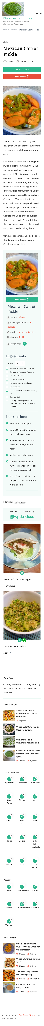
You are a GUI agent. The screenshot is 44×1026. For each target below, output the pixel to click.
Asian (9, 890)
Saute (29, 322)
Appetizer (9, 783)
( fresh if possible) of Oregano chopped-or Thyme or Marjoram (22, 403)
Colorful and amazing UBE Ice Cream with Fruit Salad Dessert (28, 947)
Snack (9, 864)
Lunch (9, 820)
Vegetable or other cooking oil (23, 392)
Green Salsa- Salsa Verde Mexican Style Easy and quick (28, 754)
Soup (22, 864)
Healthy (34, 800)
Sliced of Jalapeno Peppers (22, 372)
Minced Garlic (18, 379)
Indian (9, 908)
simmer (11, 326)
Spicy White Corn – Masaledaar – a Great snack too (26, 714)
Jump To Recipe (20, 69)
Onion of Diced (17, 376)
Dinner (22, 800)
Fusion (35, 890)
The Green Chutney (17, 18)
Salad (9, 841)
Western (32, 332)
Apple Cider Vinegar (21, 383)
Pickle (5, 42)
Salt (15, 397)
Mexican (23, 332)
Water (15, 387)
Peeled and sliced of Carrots (22, 368)
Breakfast (22, 783)
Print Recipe (20, 76)
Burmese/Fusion (25, 890)
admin (10, 61)
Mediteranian (24, 908)
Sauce (22, 841)
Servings (10, 363)
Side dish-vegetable (35, 844)
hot (16, 502)
